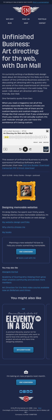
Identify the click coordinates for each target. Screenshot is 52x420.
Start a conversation (41, 2)
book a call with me (27, 258)
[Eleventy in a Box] (23, 320)
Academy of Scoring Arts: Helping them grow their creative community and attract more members (24, 279)
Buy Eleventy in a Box (23, 350)
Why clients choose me (13, 227)
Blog (10, 23)
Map (39, 408)
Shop (26, 23)
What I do (26, 19)
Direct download (26, 168)
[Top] (26, 401)
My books (6, 232)
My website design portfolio (16, 222)
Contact (42, 23)
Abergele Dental (10, 272)
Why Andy (10, 19)
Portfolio (42, 19)
